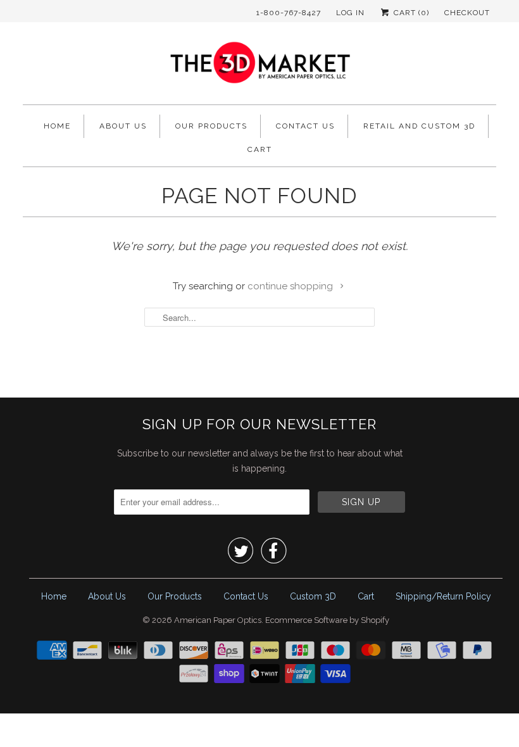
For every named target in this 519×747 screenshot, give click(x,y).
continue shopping (291, 286)
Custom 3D (313, 596)
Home (57, 126)
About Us (123, 126)
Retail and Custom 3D (419, 126)
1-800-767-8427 (288, 12)
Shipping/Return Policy (443, 596)
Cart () (410, 12)
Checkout (467, 12)
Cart (259, 149)
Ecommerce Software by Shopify (327, 620)
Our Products (211, 126)
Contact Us (305, 126)
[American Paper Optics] (259, 66)
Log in (350, 12)
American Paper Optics (217, 620)
